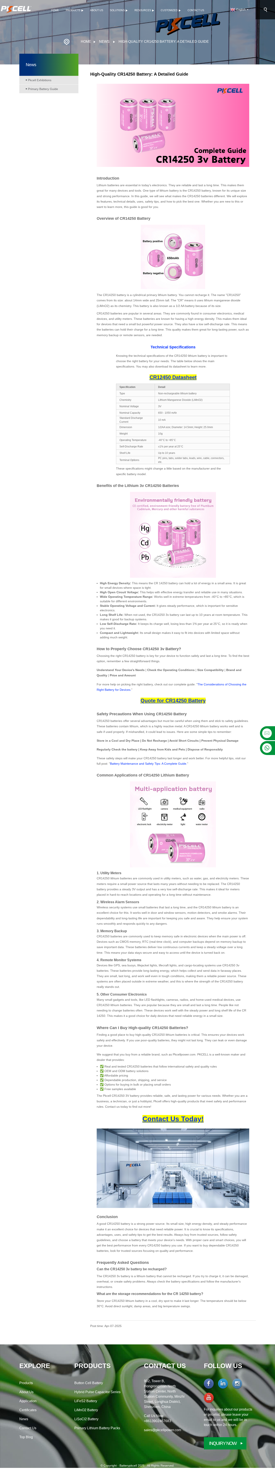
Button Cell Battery (88, 1383)
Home (55, 10)
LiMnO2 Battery (86, 1410)
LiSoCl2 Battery (86, 1419)
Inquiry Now (223, 1443)
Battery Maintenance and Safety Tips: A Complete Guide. (148, 763)
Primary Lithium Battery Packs (97, 1428)
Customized (169, 10)
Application (28, 1401)
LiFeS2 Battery (85, 1401)
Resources (142, 10)
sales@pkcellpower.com (162, 1430)
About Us (96, 10)
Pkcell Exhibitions (39, 80)
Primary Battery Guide (43, 89)
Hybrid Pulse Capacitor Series (97, 1392)
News (104, 41)
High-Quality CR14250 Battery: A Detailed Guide (164, 41)
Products (73, 10)
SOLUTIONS (117, 10)
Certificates (28, 1410)
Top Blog (26, 1437)
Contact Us (196, 10)
